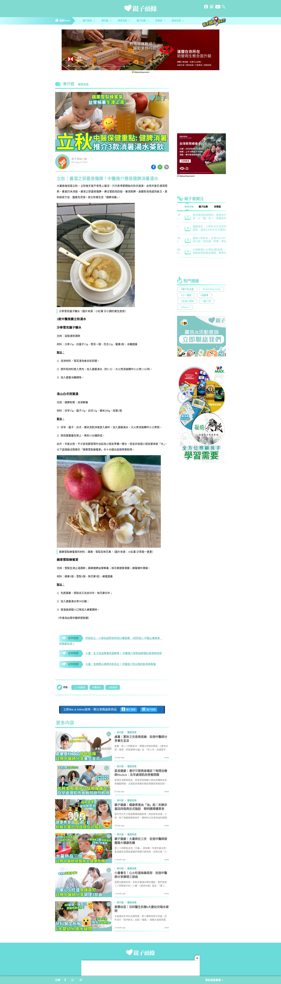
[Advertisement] (201, 108)
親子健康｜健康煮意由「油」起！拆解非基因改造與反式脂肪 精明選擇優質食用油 (140, 809)
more (166, 758)
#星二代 (207, 301)
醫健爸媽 (83, 84)
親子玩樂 (141, 21)
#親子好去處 (187, 289)
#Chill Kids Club (212, 289)
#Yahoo (185, 307)
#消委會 (204, 295)
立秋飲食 (112, 687)
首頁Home (64, 21)
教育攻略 (123, 21)
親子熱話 (88, 21)
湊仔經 (105, 21)
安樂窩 (159, 21)
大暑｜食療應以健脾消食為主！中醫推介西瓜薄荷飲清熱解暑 (121, 664)
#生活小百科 (187, 301)
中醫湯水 (96, 687)
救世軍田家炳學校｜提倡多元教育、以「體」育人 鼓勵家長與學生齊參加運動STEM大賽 (205, 217)
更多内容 (65, 723)
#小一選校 (186, 295)
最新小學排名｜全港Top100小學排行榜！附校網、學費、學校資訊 (205, 240)
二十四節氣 (79, 687)
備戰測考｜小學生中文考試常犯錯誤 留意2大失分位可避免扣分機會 (205, 228)
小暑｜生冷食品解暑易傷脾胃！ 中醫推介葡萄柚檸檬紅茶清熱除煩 (124, 653)
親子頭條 (130, 709)
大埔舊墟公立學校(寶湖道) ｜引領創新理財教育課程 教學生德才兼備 (205, 251)
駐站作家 (176, 21)
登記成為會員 (213, 980)
